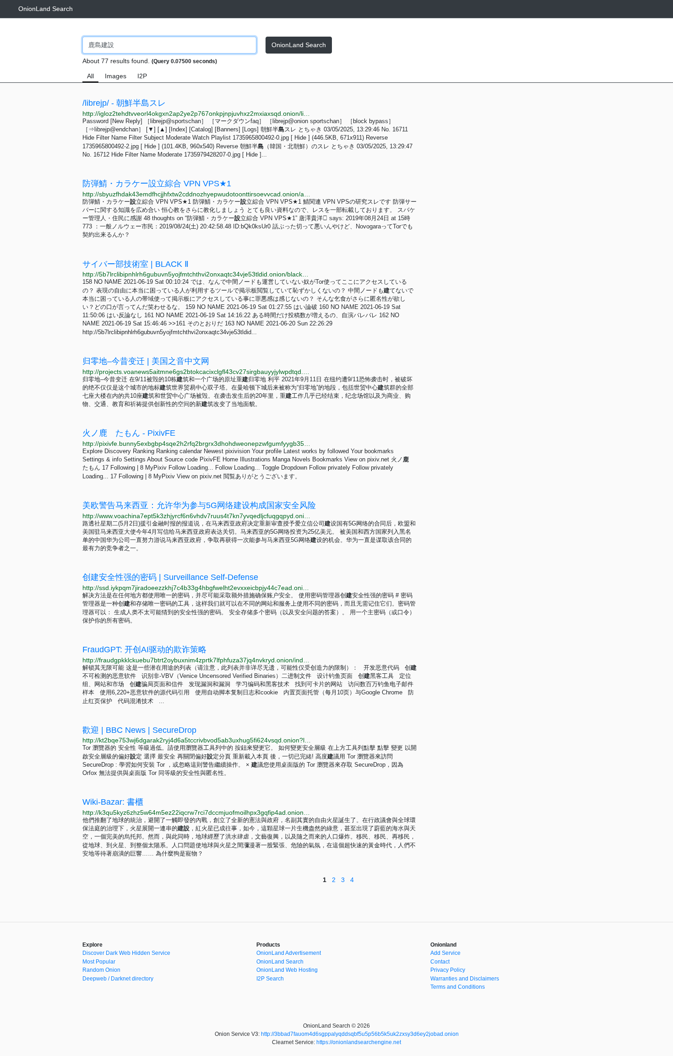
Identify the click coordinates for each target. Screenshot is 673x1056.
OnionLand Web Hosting (287, 970)
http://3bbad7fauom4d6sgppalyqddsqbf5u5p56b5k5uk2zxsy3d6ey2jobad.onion (360, 1034)
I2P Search (270, 978)
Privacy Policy (447, 970)
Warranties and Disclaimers (464, 978)
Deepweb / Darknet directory (117, 978)
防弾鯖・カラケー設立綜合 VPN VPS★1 (156, 183)
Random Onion (101, 970)
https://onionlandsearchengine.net (358, 1042)
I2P (142, 76)
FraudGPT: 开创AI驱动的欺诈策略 (144, 649)
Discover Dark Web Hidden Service (126, 953)
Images (115, 76)
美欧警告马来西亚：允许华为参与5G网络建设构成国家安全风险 (199, 505)
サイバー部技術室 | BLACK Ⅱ (135, 264)
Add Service (445, 953)
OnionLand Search (45, 8)
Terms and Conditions (457, 987)
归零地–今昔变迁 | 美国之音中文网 (145, 361)
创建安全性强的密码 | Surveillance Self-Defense (170, 577)
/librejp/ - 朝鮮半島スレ (124, 103)
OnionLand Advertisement (288, 953)
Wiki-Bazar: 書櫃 (112, 802)
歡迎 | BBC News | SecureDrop (139, 730)
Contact (440, 961)
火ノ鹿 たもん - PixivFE (128, 433)
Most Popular (98, 961)
